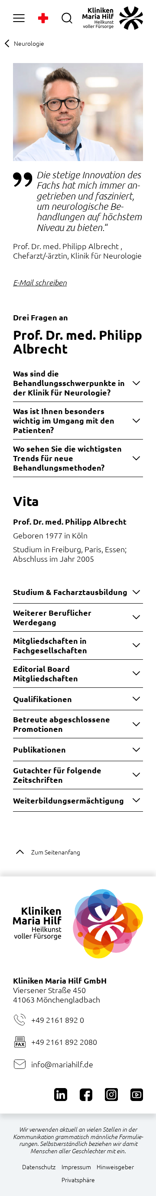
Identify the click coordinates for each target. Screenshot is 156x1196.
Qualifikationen (42, 699)
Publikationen (39, 749)
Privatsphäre (78, 1179)
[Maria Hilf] (112, 18)
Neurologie (29, 43)
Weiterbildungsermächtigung (68, 800)
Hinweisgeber (115, 1166)
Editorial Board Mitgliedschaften (45, 673)
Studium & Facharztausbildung (70, 592)
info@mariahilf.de (62, 1064)
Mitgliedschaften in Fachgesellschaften (50, 645)
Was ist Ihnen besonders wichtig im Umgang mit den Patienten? (63, 420)
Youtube (136, 1094)
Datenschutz (38, 1166)
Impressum (76, 1166)
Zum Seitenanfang (55, 852)
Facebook (86, 1094)
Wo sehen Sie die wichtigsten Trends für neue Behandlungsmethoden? (67, 457)
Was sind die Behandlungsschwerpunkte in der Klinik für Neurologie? (69, 382)
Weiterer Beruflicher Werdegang (52, 617)
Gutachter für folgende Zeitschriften (57, 775)
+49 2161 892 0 (57, 1020)
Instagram (111, 1094)
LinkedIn (60, 1094)
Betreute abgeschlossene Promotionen (61, 724)
